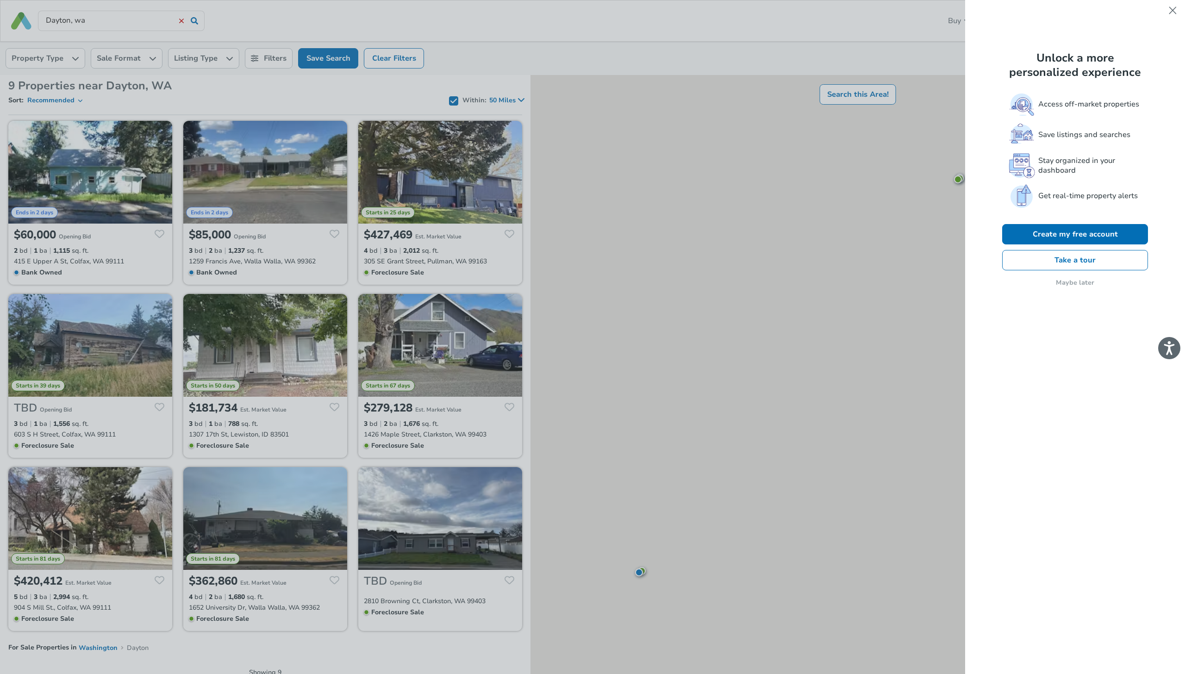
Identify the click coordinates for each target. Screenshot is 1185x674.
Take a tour (1075, 260)
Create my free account (1075, 234)
